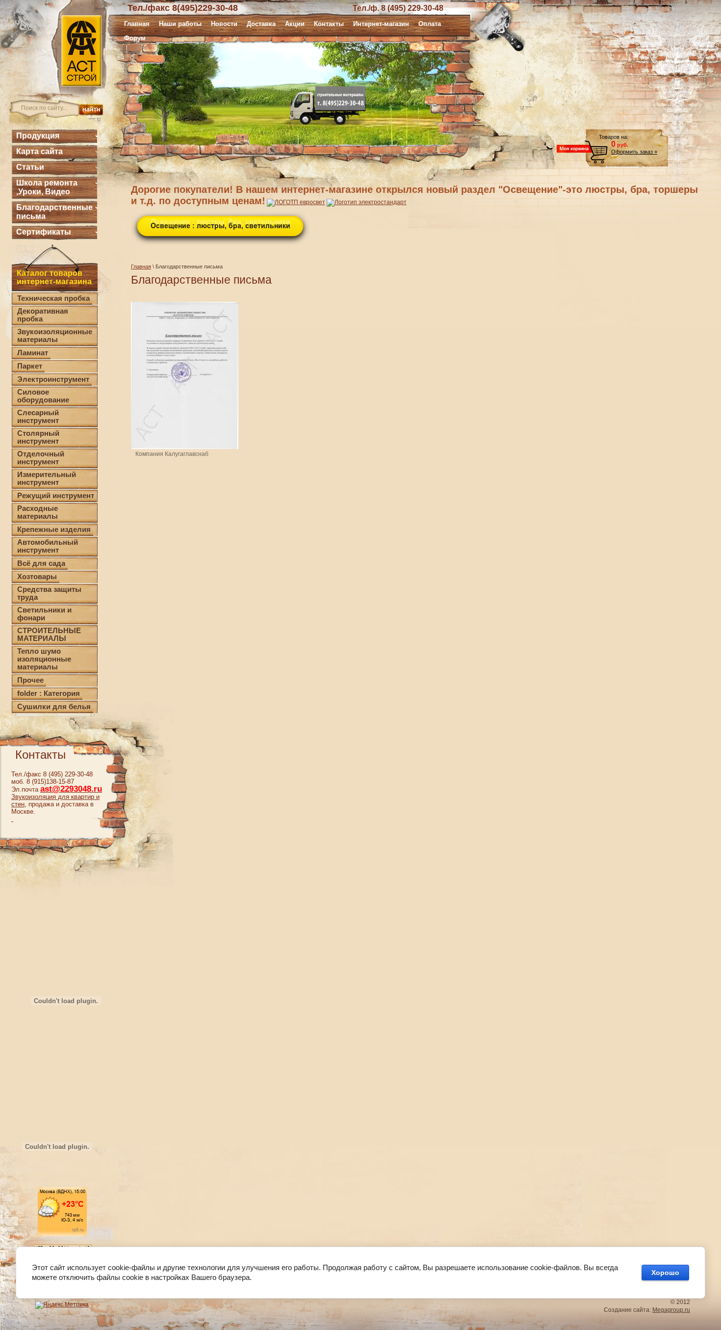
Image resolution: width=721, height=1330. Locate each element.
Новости (224, 23)
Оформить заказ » (634, 152)
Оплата (429, 23)
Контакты (329, 23)
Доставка (261, 23)
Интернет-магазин (381, 23)
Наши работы (180, 23)
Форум (135, 38)
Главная (137, 23)
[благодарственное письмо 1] (184, 375)
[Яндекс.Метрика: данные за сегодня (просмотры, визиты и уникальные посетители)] (62, 1305)
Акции (295, 23)
